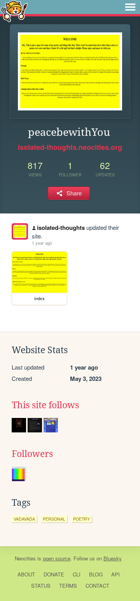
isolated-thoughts (61, 227)
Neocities (25, 558)
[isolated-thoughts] (19, 231)
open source (56, 558)
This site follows (45, 405)
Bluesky (112, 558)
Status (41, 585)
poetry (81, 519)
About (26, 574)
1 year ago (42, 243)
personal (54, 519)
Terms (68, 585)
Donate (54, 574)
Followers (32, 454)
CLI (76, 574)
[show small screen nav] (130, 7)
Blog (96, 574)
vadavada (24, 519)
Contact (97, 585)
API (115, 574)
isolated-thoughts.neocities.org (70, 147)
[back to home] (14, 11)
